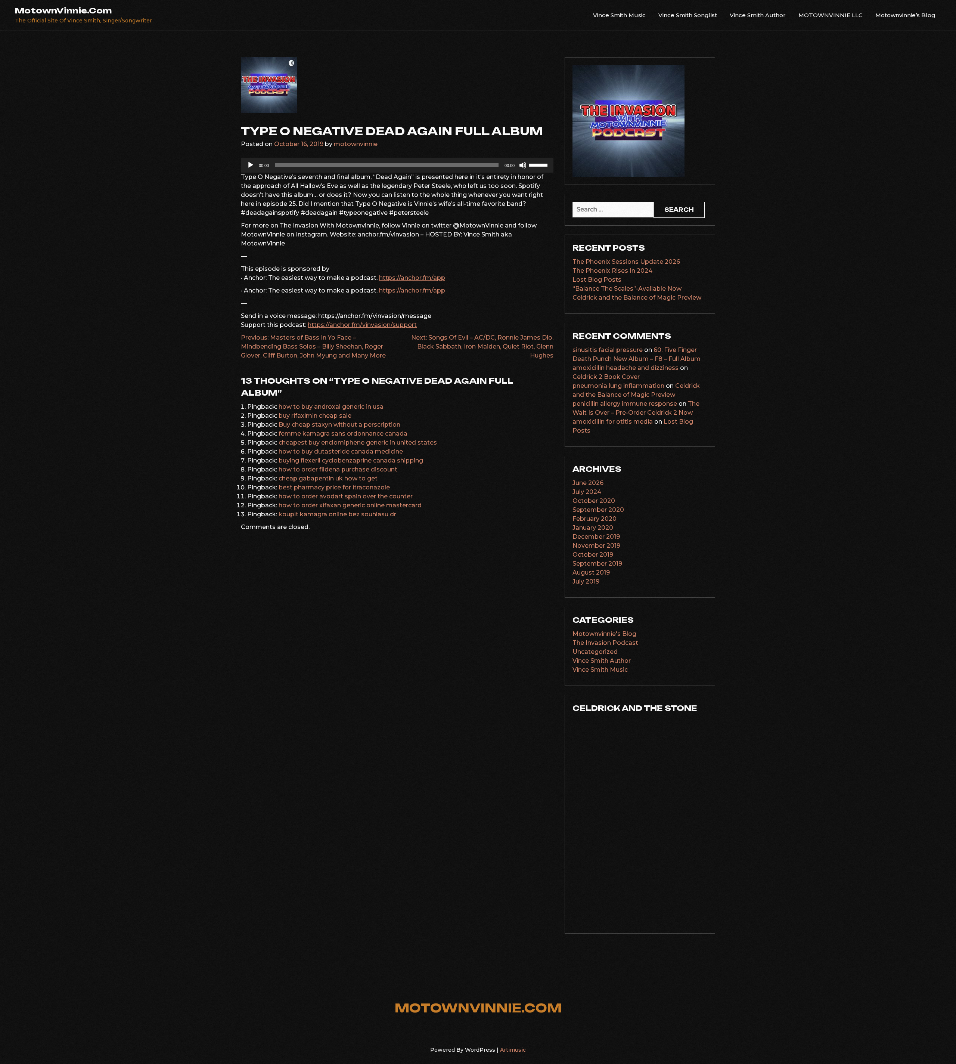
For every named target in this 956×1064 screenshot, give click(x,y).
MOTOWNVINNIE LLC (830, 15)
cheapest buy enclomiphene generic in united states (358, 442)
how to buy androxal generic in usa (331, 406)
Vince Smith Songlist (687, 15)
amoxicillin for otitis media (612, 421)
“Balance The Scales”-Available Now (627, 288)
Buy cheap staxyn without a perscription (339, 424)
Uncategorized (595, 651)
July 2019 (585, 581)
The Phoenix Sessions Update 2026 (626, 261)
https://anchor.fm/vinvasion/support (362, 324)
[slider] (539, 164)
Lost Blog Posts (596, 279)
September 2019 (597, 563)
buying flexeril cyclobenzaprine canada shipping (351, 460)
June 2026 (587, 482)
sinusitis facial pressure (607, 349)
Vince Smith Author (758, 15)
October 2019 (592, 554)
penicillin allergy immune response (624, 403)
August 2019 (591, 572)
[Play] (250, 165)
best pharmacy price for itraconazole (334, 487)
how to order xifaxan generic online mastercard (350, 505)
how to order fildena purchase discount (338, 469)
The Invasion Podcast (605, 642)
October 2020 (593, 500)
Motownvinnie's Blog (604, 633)
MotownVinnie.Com (63, 10)
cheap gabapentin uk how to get (328, 478)
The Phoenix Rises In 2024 (612, 270)
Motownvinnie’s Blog (905, 15)
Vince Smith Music (619, 15)
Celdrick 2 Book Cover (606, 376)
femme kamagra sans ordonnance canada (343, 433)
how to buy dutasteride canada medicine (341, 451)
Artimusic (513, 1049)
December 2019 (596, 536)
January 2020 (592, 527)
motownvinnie (356, 144)
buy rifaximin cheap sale (315, 415)
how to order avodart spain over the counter (346, 496)
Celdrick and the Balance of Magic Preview (636, 297)
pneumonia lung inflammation (618, 385)
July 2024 (586, 491)
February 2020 (594, 518)
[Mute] (523, 165)
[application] (397, 165)
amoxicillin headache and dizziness (625, 367)
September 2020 (598, 509)
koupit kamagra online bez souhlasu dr (337, 514)
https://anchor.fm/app (412, 277)
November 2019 (596, 545)
